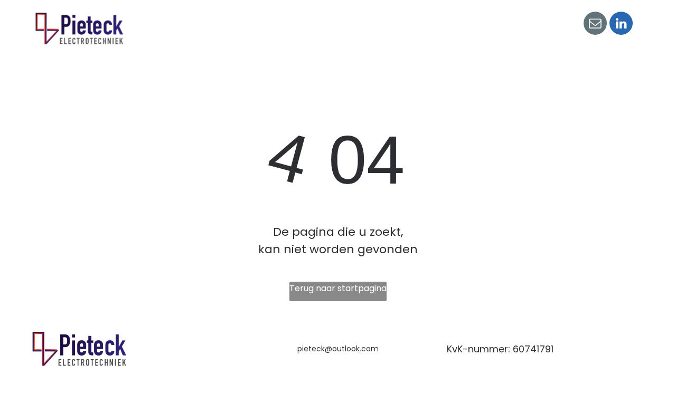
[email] (595, 24)
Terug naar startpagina (338, 288)
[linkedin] (621, 24)
